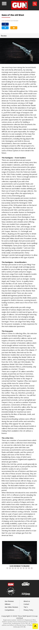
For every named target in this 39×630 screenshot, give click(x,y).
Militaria (7, 604)
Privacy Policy (28, 610)
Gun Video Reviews (11, 607)
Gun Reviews (9, 601)
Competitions (9, 610)
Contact (26, 604)
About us (27, 601)
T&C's (26, 607)
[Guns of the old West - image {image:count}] (19, 553)
